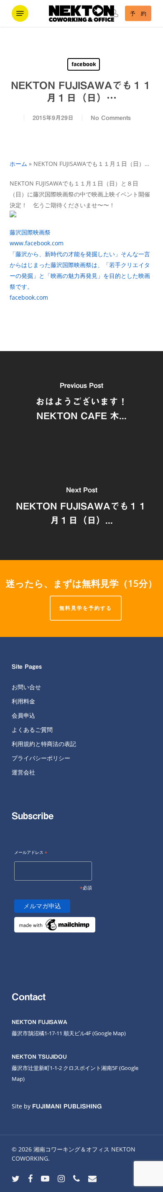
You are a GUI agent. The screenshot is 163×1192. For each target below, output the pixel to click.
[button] (20, 13)
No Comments (111, 118)
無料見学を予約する (85, 607)
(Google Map (108, 1033)
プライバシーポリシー (41, 758)
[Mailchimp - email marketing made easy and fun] (54, 937)
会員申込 (23, 715)
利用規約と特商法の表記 (44, 744)
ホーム (18, 164)
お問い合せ (26, 687)
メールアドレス (30, 853)
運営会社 (23, 772)
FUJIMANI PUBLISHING (67, 1106)
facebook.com (29, 297)
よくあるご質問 (32, 730)
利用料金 (23, 701)
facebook (83, 64)
